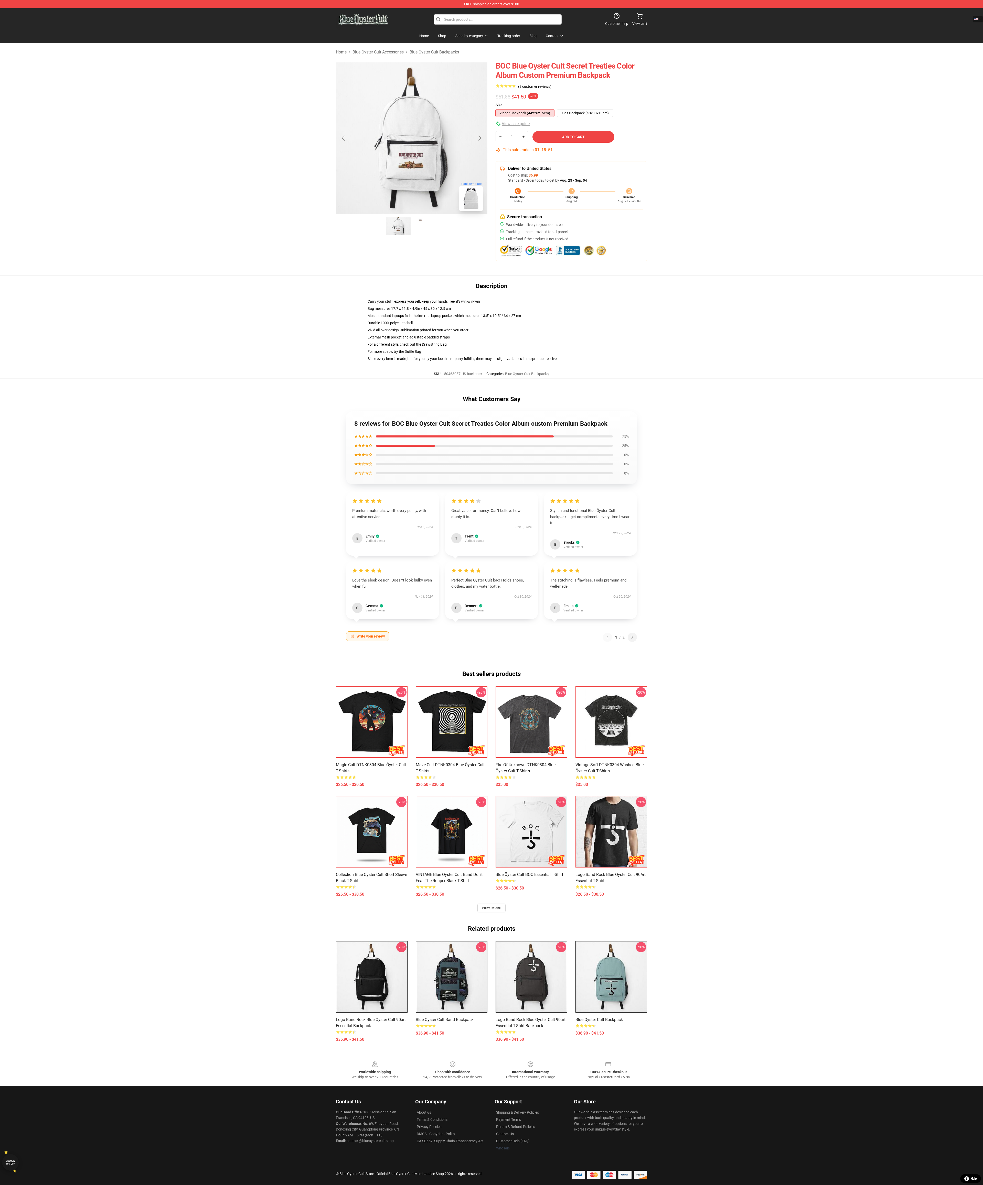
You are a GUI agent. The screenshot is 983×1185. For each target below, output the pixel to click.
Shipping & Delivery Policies (517, 1112)
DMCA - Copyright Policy (436, 1134)
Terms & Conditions (432, 1119)
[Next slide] (479, 138)
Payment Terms (508, 1119)
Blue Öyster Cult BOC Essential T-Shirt (529, 874)
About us (424, 1112)
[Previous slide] (343, 138)
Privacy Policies (429, 1127)
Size (499, 105)
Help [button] (974, 1178)
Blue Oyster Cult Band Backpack (445, 1019)
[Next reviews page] (632, 637)
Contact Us (505, 1134)
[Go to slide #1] (398, 226)
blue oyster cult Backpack (599, 1019)
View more (491, 908)
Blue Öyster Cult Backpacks (434, 52)
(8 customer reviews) (534, 86)
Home (341, 52)
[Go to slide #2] (425, 226)
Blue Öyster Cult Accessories (378, 52)
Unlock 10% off (10, 1162)
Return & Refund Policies (515, 1127)
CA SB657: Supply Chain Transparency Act (450, 1141)
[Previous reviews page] (607, 637)
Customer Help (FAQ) (513, 1141)
